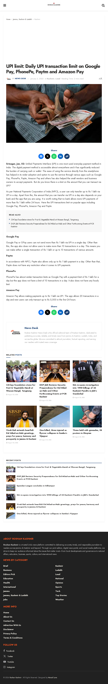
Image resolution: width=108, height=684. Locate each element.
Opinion (59, 582)
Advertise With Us (12, 625)
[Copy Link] (67, 156)
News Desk (20, 78)
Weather (59, 599)
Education (8, 578)
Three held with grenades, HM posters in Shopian (88, 432)
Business (7, 570)
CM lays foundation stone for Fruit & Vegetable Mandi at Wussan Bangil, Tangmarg (45, 219)
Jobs (5, 599)
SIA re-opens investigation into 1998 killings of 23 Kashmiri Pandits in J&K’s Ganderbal (86, 389)
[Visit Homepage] (54, 5)
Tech (57, 591)
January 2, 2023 (37, 78)
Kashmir (37, 19)
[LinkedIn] (60, 156)
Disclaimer (8, 629)
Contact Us (8, 621)
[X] (47, 156)
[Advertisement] (54, 41)
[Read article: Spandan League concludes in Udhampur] (10, 488)
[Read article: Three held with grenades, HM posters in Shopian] (88, 416)
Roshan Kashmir (15, 677)
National (59, 578)
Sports (58, 587)
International (9, 587)
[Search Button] (103, 5)
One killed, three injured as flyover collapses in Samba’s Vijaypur (53, 433)
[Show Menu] (4, 5)
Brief (5, 566)
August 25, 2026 (12, 394)
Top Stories (61, 595)
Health (6, 582)
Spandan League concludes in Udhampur (36, 485)
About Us (7, 616)
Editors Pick (9, 574)
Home (8, 19)
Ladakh (58, 570)
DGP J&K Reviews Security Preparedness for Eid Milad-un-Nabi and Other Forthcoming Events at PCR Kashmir (52, 225)
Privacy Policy (10, 633)
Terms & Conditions (12, 637)
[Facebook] (41, 156)
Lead (58, 78)
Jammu (6, 591)
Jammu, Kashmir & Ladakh (22, 19)
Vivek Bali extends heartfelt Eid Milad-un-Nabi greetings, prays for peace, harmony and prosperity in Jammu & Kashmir (21, 435)
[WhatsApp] (54, 156)
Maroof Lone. (52, 677)
